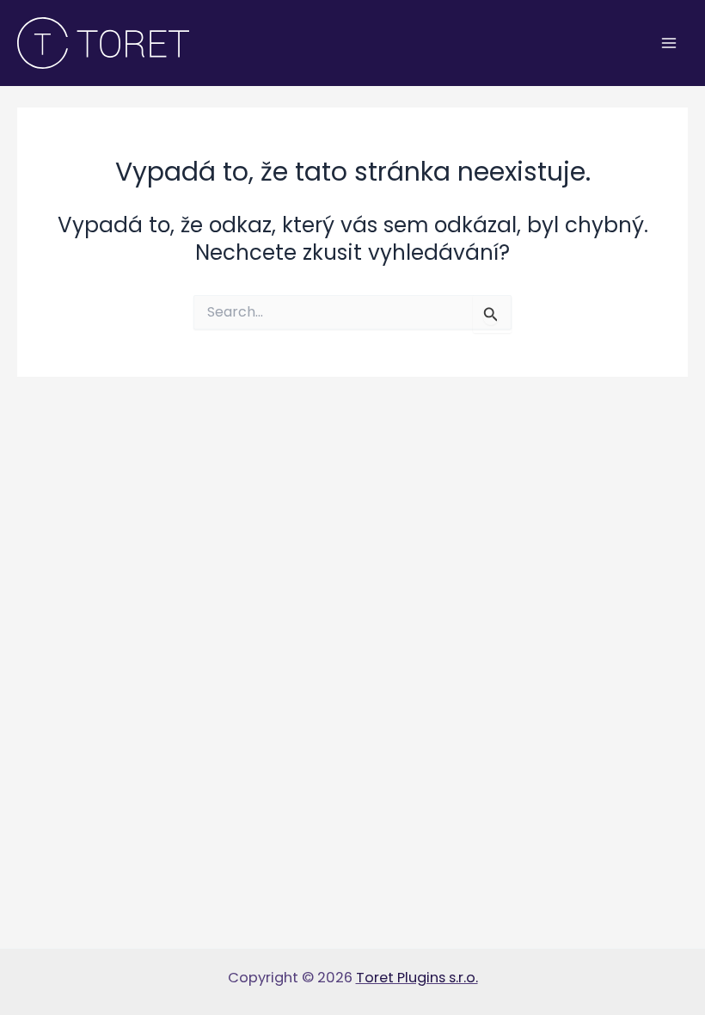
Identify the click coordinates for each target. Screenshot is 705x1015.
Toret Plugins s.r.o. (417, 977)
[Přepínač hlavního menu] (668, 43)
